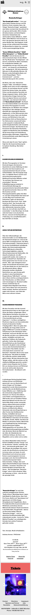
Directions (14, 601)
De (21, 2)
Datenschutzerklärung (21, 605)
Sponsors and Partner (12, 603)
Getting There (10, 556)
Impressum (24, 601)
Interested (20, 558)
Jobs (24, 603)
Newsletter (6, 605)
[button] (4, 584)
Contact (5, 601)
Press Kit (10, 558)
